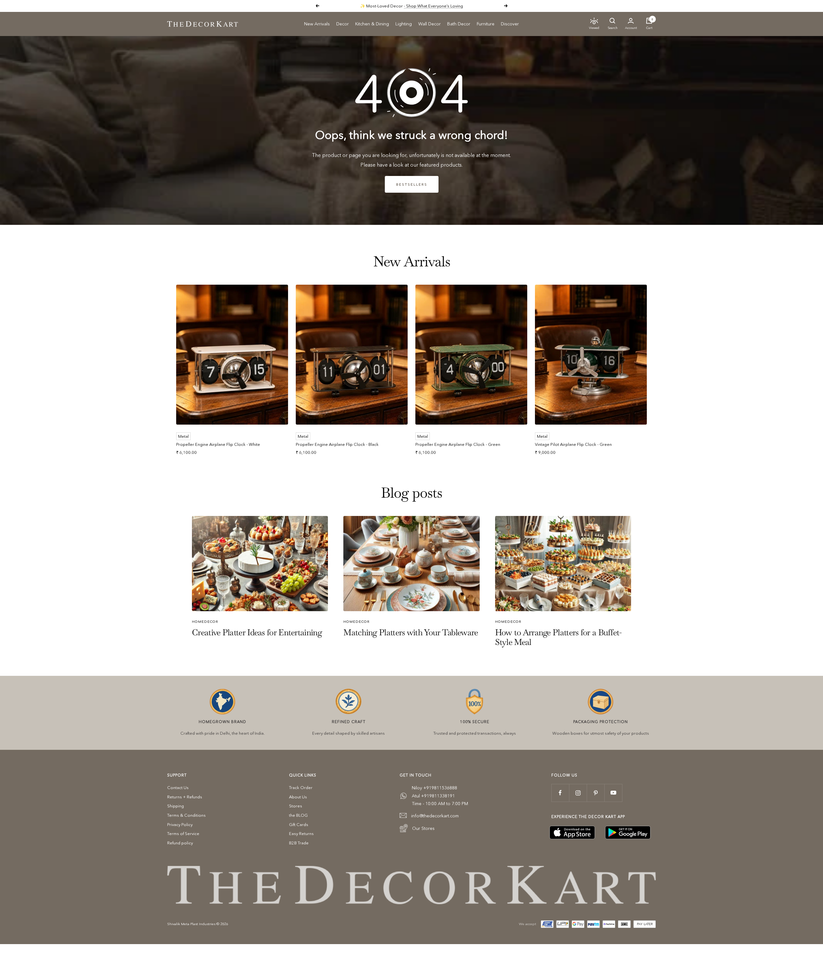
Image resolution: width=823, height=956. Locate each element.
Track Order (300, 787)
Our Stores (423, 828)
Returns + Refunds (184, 796)
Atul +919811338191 (433, 796)
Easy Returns (301, 833)
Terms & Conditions (186, 815)
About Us (298, 796)
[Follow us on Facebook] (560, 793)
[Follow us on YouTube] (613, 793)
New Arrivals (317, 24)
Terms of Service (183, 833)
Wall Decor (429, 24)
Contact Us (178, 787)
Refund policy (180, 842)
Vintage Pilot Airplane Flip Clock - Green (573, 444)
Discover (510, 24)
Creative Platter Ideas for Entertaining (257, 632)
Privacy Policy (180, 824)
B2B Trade (299, 842)
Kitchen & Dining (372, 24)
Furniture (485, 24)
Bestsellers (411, 184)
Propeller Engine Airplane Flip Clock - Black (337, 444)
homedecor (205, 621)
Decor (342, 24)
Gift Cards (298, 824)
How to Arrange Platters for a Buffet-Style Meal (558, 637)
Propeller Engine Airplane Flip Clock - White (218, 444)
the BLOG (298, 815)
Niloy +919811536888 (434, 788)
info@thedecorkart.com (435, 816)
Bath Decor (458, 24)
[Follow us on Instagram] (578, 793)
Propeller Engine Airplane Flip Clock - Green (457, 444)
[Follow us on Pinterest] (595, 793)
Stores (295, 805)
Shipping (175, 805)
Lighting (403, 24)
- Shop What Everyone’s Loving (433, 5)
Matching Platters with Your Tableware (410, 632)
